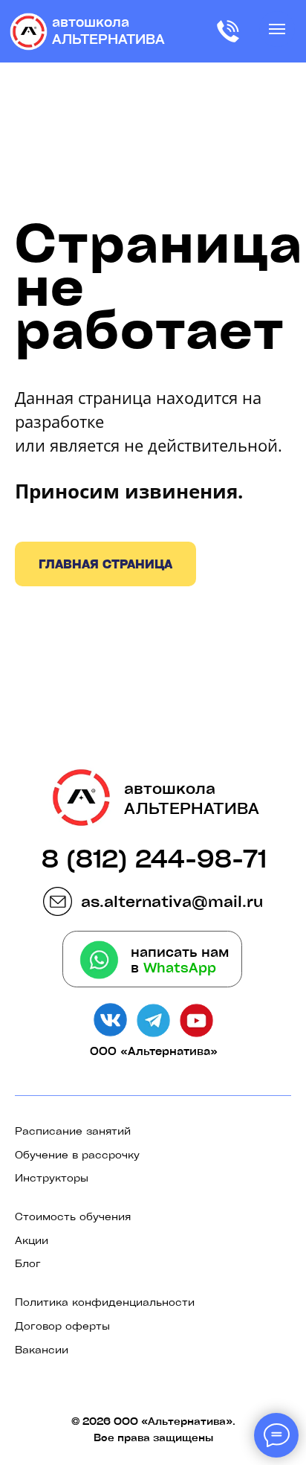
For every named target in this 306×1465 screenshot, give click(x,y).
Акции (31, 1239)
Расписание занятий (73, 1130)
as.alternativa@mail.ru (172, 901)
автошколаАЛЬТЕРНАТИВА (108, 30)
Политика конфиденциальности (105, 1301)
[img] (29, 32)
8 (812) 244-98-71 (154, 857)
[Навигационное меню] (277, 29)
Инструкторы (51, 1177)
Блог (28, 1262)
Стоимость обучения (73, 1215)
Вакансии (41, 1349)
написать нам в (180, 959)
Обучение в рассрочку (77, 1154)
